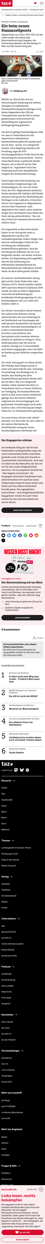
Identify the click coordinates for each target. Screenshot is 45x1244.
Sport (3, 812)
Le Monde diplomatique (12, 1112)
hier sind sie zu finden (12, 655)
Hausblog (5, 890)
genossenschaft (8, 932)
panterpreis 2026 (9, 956)
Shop (3, 1149)
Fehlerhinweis (31, 526)
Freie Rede (6, 998)
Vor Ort (4, 1064)
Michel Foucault (8, 866)
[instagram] (27, 771)
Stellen (4, 902)
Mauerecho (6, 992)
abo (3, 926)
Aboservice (6, 1179)
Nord (3, 823)
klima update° (7, 986)
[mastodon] (16, 771)
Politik (4, 788)
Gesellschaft (6, 800)
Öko (3, 794)
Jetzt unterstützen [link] (22, 510)
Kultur (4, 806)
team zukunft (7, 1022)
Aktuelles (5, 884)
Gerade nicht (32, 1189)
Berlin (4, 817)
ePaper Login (7, 1185)
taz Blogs (5, 1100)
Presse (4, 908)
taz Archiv (5, 1118)
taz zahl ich (6, 938)
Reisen (4, 1137)
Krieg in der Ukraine (10, 860)
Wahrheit (5, 829)
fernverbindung (8, 980)
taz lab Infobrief (8, 1040)
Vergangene (6, 1076)
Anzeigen (5, 1155)
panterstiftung (7, 950)
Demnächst (6, 1058)
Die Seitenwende (8, 896)
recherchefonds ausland (12, 944)
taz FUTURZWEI (8, 1106)
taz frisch (5, 1028)
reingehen (5, 1004)
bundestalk (6, 974)
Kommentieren (18, 526)
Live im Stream (8, 1070)
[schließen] (41, 1189)
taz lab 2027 (6, 1082)
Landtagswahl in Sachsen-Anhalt (16, 848)
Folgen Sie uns (6, 770)
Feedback (5, 1173)
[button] (42, 3)
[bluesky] (22, 771)
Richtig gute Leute (9, 854)
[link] (15, 10)
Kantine (4, 1143)
